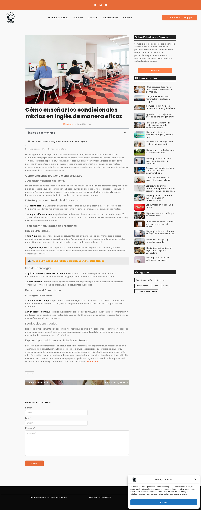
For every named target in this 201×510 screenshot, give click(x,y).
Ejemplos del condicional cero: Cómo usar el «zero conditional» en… (160, 170)
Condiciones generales (39, 497)
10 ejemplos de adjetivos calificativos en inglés (157, 258)
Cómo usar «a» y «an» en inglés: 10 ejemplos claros (158, 178)
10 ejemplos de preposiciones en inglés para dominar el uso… (160, 232)
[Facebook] (106, 5)
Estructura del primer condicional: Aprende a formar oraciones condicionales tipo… (160, 188)
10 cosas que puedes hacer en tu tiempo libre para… (160, 151)
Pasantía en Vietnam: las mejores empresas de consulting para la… (158, 125)
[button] (195, 479)
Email (28, 418)
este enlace (92, 361)
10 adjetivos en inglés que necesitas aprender (158, 240)
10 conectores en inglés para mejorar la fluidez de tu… (159, 143)
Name (28, 408)
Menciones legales (59, 497)
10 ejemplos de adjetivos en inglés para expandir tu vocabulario (159, 161)
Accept (163, 502)
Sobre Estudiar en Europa (151, 37)
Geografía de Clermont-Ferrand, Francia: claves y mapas (158, 99)
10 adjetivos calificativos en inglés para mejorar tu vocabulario (159, 250)
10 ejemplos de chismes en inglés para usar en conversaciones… (159, 198)
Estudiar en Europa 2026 (101, 497)
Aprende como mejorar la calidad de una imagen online (160, 115)
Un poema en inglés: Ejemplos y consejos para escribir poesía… (160, 224)
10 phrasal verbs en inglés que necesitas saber (160, 214)
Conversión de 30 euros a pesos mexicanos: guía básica (160, 107)
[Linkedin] (95, 5)
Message (30, 428)
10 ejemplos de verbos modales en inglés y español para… (159, 134)
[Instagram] (100, 5)
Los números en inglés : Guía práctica (159, 206)
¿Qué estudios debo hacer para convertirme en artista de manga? (159, 89)
